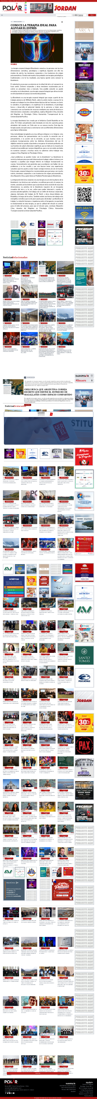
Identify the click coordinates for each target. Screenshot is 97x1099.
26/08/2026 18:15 (27, 836)
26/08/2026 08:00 (46, 948)
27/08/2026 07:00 (46, 722)
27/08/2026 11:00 (46, 700)
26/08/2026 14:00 (9, 919)
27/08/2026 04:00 (27, 745)
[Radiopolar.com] (2, 15)
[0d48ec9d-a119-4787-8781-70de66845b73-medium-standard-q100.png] (12, 11)
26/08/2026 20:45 (27, 790)
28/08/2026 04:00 (9, 346)
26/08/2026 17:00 (27, 858)
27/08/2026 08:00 (27, 722)
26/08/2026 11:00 (64, 919)
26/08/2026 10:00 (9, 948)
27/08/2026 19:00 (46, 632)
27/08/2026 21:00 (9, 632)
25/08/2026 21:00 (27, 1037)
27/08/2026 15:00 (27, 677)
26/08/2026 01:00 (27, 1007)
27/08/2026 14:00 (64, 677)
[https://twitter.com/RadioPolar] (25, 7)
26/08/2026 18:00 (46, 836)
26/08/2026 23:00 (46, 768)
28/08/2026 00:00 (27, 609)
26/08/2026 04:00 (46, 978)
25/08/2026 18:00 (27, 1066)
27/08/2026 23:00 (46, 609)
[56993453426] (25, 3)
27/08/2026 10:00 (64, 700)
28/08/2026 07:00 (46, 525)
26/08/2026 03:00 (64, 978)
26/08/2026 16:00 (46, 858)
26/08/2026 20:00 (64, 790)
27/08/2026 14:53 (46, 677)
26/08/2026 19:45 (9, 813)
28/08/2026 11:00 (27, 299)
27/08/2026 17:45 (64, 632)
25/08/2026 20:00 (64, 1037)
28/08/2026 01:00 (63, 346)
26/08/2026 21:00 (9, 790)
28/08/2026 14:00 (27, 275)
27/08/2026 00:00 (27, 768)
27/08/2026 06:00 (64, 722)
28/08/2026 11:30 (9, 299)
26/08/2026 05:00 (27, 978)
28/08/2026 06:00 (64, 525)
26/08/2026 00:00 (46, 1007)
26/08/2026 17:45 (64, 836)
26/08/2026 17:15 (9, 858)
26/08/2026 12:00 (46, 919)
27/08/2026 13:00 (9, 700)
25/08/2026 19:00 (9, 1066)
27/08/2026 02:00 (64, 745)
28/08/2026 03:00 (27, 346)
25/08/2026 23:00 (64, 1007)
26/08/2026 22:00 (64, 768)
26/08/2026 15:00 (64, 858)
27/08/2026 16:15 (64, 654)
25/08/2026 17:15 (64, 1066)
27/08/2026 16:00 (9, 677)
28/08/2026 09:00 (63, 299)
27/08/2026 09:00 (9, 722)
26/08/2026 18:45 (64, 813)
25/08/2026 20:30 (46, 1037)
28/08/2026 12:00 (63, 275)
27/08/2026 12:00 (27, 700)
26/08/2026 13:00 (27, 919)
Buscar (92, 15)
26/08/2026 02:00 (9, 1007)
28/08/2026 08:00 (28, 525)
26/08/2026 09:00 (27, 948)
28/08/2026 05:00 (10, 549)
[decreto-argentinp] (13, 394)
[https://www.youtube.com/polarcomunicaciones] (25, 12)
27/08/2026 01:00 (9, 768)
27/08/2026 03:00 (46, 745)
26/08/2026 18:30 (9, 836)
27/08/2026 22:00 (64, 609)
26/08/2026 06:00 (9, 978)
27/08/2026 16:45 (46, 654)
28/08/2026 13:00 (45, 275)
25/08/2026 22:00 (9, 1037)
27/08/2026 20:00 (27, 632)
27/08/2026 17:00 (27, 654)
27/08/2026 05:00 (9, 745)
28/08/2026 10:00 (45, 299)
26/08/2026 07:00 (64, 948)
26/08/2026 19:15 (27, 813)
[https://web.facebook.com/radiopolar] (25, 5)
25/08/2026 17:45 (46, 1066)
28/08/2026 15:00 (9, 275)
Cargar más (37, 1073)
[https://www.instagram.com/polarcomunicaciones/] (25, 10)
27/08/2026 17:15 (9, 654)
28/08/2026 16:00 (10, 477)
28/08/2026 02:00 (45, 346)
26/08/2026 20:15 (46, 790)
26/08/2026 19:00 (46, 813)
